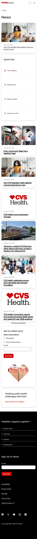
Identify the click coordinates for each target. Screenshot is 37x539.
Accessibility (5, 484)
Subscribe (8, 356)
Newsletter (10, 338)
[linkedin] (25, 514)
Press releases (12, 70)
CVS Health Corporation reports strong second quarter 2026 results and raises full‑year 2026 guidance (18, 316)
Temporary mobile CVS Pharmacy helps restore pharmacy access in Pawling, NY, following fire (18, 248)
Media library (11, 85)
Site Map (4, 493)
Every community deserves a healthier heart (16, 152)
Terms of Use (5, 498)
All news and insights (19, 323)
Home (4, 10)
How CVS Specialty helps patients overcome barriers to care (18, 183)
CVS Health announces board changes (16, 215)
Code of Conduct (7, 503)
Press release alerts (13, 342)
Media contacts (12, 99)
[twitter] (8, 514)
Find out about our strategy (14, 402)
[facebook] (2, 514)
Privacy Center (6, 489)
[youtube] (14, 514)
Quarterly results (12, 113)
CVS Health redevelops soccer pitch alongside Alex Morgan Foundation (16, 282)
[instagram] (20, 514)
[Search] (30, 2)
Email (6, 345)
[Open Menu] (33, 3)
